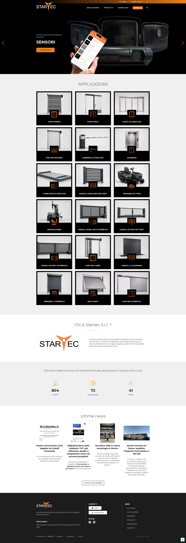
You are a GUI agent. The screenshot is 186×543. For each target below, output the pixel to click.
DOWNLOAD (123, 8)
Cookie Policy (70, 536)
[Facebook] (91, 522)
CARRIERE (131, 516)
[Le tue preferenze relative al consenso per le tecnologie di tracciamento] (182, 539)
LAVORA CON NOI (136, 1)
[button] (182, 43)
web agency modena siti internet (143, 536)
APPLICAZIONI (93, 8)
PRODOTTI (108, 8)
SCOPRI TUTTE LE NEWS (93, 483)
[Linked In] (95, 522)
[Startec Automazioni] (46, 7)
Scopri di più (45, 50)
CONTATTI (131, 528)
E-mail (96, 508)
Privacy (80, 536)
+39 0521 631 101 (99, 512)
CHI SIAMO (122, 1)
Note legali (59, 536)
